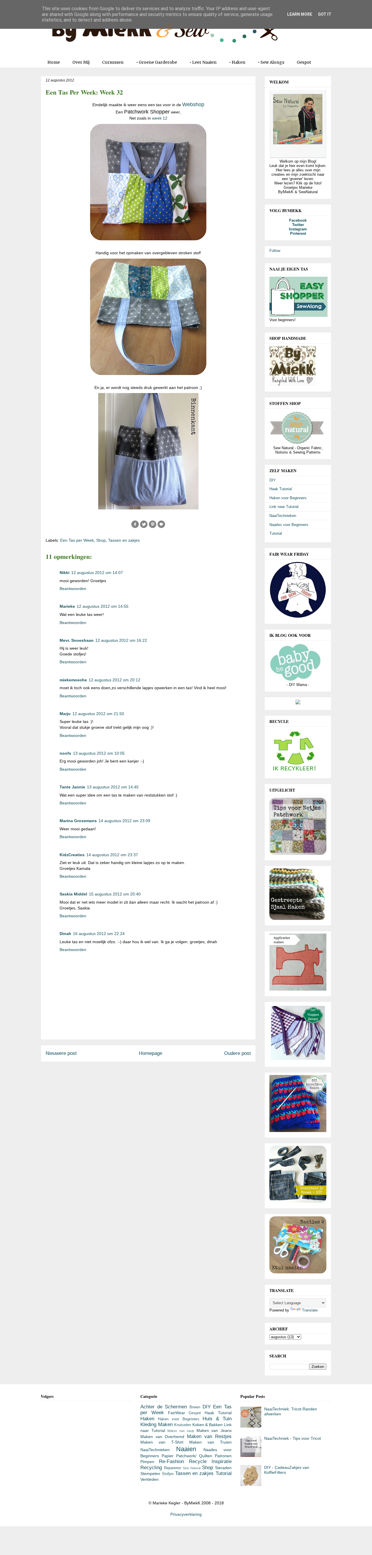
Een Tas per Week (77, 540)
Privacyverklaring (186, 1514)
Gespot (304, 62)
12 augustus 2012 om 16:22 (121, 640)
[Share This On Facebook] (135, 527)
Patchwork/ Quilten (194, 1455)
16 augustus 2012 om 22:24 (99, 933)
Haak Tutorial (280, 489)
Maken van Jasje (180, 1431)
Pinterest (298, 233)
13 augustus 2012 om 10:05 (99, 753)
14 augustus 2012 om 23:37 (112, 854)
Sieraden (223, 1467)
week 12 (159, 118)
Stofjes (168, 1474)
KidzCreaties (72, 854)
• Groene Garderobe (156, 62)
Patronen (223, 1455)
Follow (274, 250)
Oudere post (237, 1053)
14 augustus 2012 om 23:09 (124, 820)
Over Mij (81, 62)
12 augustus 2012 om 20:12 (114, 680)
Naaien (186, 1449)
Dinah (65, 933)
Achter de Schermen (163, 1407)
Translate (310, 1310)
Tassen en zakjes (124, 540)
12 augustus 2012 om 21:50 (98, 713)
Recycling (151, 1467)
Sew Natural (192, 1468)
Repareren (172, 1468)
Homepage (150, 1053)
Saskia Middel (73, 894)
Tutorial (275, 533)
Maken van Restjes (209, 1436)
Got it (324, 14)
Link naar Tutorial (283, 506)
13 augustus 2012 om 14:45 (113, 787)
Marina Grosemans (78, 820)
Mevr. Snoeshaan (77, 640)
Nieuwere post (61, 1053)
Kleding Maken (156, 1424)
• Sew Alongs (271, 62)
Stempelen (150, 1473)
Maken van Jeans (214, 1430)
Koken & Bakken (207, 1424)
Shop (101, 540)
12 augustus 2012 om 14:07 (97, 572)
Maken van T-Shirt (161, 1442)
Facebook (298, 220)
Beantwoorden (73, 588)
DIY (272, 480)
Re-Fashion (171, 1461)
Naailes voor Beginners (288, 525)
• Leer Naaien (203, 62)
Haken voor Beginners (288, 498)
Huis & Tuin (217, 1418)
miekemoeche (73, 680)
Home (53, 62)
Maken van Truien (210, 1442)
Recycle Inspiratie (210, 1461)
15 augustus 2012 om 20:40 (115, 894)
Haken (147, 1418)
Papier (168, 1455)
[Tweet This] (144, 527)
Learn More (299, 14)
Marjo (65, 713)
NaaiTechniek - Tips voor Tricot (292, 1438)
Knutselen (182, 1425)
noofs (65, 753)
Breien (194, 1407)
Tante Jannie (72, 787)
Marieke (67, 606)
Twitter (298, 225)
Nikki (64, 572)
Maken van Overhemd (162, 1436)
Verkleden (149, 1479)
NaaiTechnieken (282, 515)
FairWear (176, 1412)
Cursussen (113, 62)
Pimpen (147, 1461)
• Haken (237, 62)
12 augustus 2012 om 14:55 (102, 606)
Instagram (298, 229)
